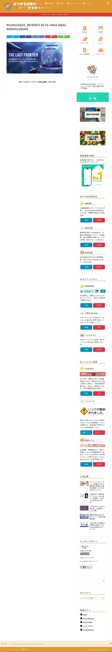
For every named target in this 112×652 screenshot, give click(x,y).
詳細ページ (86, 432)
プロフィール (36, 3)
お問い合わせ (45, 8)
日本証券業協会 (88, 619)
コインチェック (92, 162)
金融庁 (85, 615)
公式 (99, 327)
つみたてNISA (74, 3)
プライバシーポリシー (11, 649)
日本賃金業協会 (88, 630)
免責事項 (24, 649)
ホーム (23, 3)
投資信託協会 (88, 622)
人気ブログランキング (87, 558)
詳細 (86, 220)
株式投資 (49, 3)
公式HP (99, 220)
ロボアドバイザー (28, 8)
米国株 (61, 3)
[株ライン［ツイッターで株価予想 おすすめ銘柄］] (92, 567)
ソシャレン (88, 3)
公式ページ (99, 432)
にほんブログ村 (85, 551)
